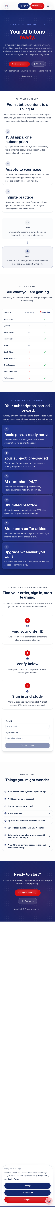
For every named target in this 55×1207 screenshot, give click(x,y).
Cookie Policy (13, 1179)
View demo (40, 64)
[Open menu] (48, 6)
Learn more (26, 76)
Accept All (28, 1199)
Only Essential (27, 1192)
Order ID (8, 721)
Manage (27, 1185)
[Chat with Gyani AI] (49, 1201)
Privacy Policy (37, 1176)
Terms (45, 1176)
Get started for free (18, 64)
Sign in (25, 6)
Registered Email (12, 732)
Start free (36, 6)
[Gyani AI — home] (6, 6)
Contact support (32, 909)
